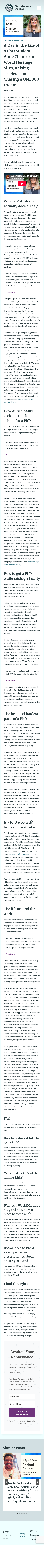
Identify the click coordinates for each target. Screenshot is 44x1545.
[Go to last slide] (6, 1482)
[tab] (17, 1513)
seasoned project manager (19, 854)
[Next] (37, 1482)
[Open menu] (39, 7)
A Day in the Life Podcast (13, 41)
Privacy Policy (22, 1535)
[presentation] (22, 1466)
